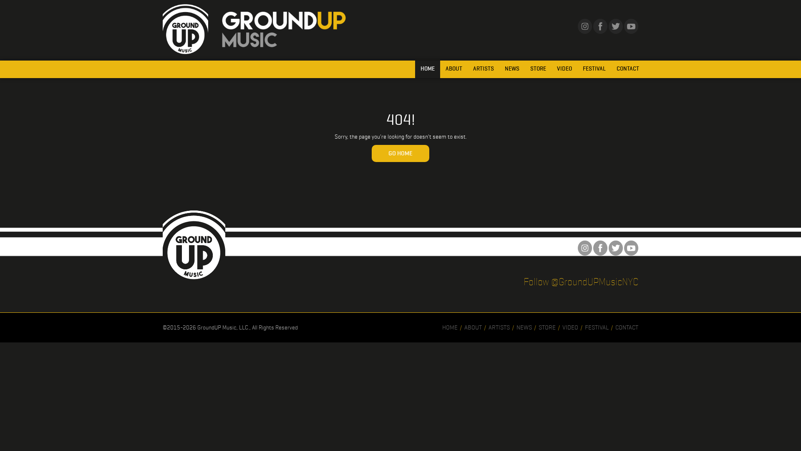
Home (428, 68)
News (512, 68)
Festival (594, 68)
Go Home (400, 153)
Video (564, 68)
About (454, 68)
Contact (628, 68)
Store (538, 68)
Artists (483, 68)
